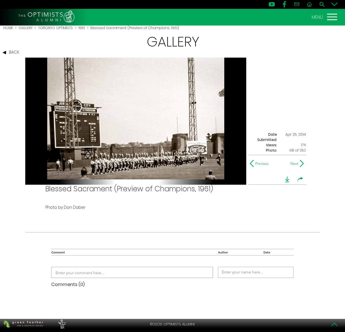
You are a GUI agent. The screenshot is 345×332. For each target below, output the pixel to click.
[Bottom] (334, 4)
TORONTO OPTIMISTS (55, 27)
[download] (287, 179)
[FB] (284, 4)
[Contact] (296, 4)
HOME (8, 27)
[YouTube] (271, 4)
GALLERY (26, 27)
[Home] (309, 4)
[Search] (322, 4)
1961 (81, 27)
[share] (300, 179)
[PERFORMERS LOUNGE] (61, 324)
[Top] (334, 324)
